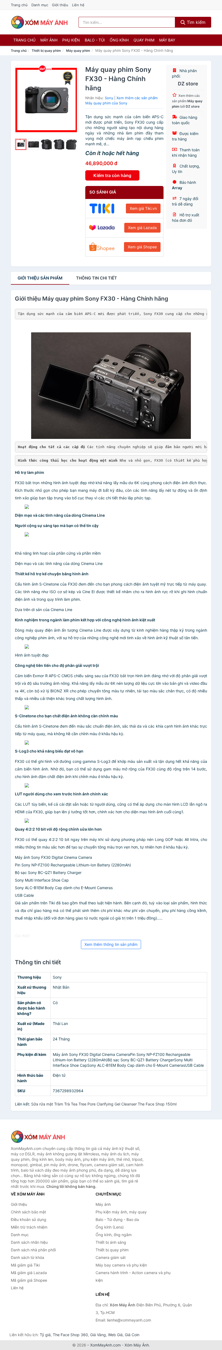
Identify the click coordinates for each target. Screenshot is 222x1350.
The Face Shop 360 (70, 1334)
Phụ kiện (71, 40)
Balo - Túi (95, 40)
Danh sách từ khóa (27, 1257)
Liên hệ (78, 5)
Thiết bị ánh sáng (111, 1242)
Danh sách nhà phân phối (33, 1250)
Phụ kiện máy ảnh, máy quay (121, 1212)
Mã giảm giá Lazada (29, 1272)
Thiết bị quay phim (46, 51)
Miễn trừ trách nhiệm (29, 1227)
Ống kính (119, 40)
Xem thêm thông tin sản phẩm (111, 944)
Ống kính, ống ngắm (114, 1234)
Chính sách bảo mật (28, 1212)
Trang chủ (19, 5)
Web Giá (115, 1334)
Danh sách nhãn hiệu (29, 1242)
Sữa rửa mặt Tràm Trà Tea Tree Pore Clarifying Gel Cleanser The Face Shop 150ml (104, 1104)
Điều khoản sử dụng (28, 1219)
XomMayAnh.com (105, 1345)
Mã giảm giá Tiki (25, 1265)
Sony (109, 98)
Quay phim (143, 40)
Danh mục (39, 5)
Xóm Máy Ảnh (137, 1345)
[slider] (21, 144)
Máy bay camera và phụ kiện (121, 1265)
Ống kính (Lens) (110, 1227)
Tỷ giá (45, 1334)
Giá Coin (132, 1334)
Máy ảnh (48, 40)
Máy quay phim (78, 51)
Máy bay (167, 40)
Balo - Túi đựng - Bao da (117, 1219)
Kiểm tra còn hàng (112, 175)
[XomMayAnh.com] (39, 22)
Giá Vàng (98, 1334)
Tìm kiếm (195, 22)
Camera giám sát (111, 1257)
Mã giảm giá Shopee (29, 1280)
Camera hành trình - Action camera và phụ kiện (133, 1276)
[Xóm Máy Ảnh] (38, 1136)
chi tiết (96, 278)
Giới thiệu (60, 5)
